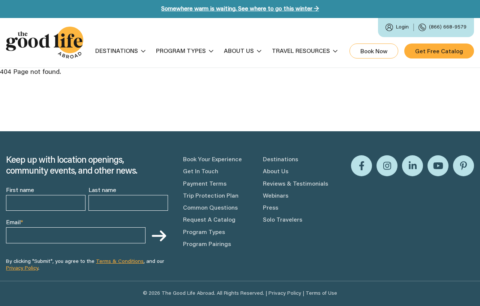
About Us (239, 51)
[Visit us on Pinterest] (463, 165)
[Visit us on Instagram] (387, 165)
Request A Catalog (209, 220)
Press (270, 208)
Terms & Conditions (120, 261)
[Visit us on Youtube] (438, 165)
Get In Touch (200, 172)
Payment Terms (204, 184)
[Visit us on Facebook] (361, 165)
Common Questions (210, 208)
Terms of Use (321, 293)
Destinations (116, 51)
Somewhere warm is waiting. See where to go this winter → (240, 9)
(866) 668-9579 (447, 27)
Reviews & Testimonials (295, 184)
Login (402, 27)
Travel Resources (301, 51)
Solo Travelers (282, 220)
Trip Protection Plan (210, 196)
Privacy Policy (22, 268)
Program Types (181, 51)
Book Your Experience (212, 160)
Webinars (275, 196)
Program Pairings (207, 245)
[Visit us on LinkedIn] (412, 165)
